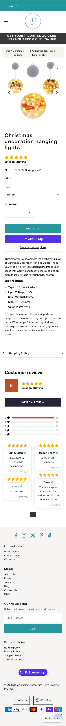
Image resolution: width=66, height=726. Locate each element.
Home (7, 50)
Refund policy (12, 647)
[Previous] (9, 92)
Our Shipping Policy (16, 353)
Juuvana (9, 582)
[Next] (57, 92)
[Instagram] (24, 535)
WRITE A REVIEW (32, 402)
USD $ (44, 700)
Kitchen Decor (12, 555)
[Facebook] (16, 535)
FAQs (7, 594)
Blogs (7, 586)
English (19, 700)
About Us (9, 574)
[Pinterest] (41, 535)
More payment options (33, 247)
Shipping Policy (12, 655)
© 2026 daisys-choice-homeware (23, 684)
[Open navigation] (6, 21)
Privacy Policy (12, 651)
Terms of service (13, 659)
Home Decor (11, 551)
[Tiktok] (49, 535)
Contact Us (10, 590)
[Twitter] (33, 535)
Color (8, 187)
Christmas (10, 559)
